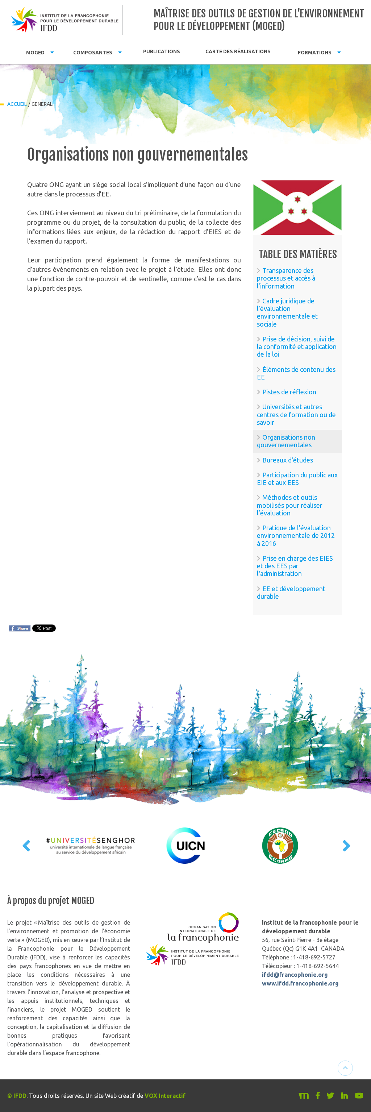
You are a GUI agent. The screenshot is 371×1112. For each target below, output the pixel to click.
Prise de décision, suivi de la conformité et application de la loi (297, 346)
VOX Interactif (165, 1095)
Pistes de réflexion (289, 391)
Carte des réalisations (238, 51)
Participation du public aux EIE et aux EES (297, 478)
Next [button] (345, 845)
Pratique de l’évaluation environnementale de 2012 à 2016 (296, 535)
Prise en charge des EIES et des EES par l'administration (295, 566)
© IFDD (16, 1095)
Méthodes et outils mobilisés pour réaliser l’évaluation (289, 505)
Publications (161, 51)
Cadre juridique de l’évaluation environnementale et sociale (287, 312)
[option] (90, 845)
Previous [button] (25, 845)
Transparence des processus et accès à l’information (286, 278)
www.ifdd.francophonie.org (300, 983)
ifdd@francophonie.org (295, 974)
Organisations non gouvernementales (286, 440)
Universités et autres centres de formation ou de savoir (296, 414)
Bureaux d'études (287, 460)
